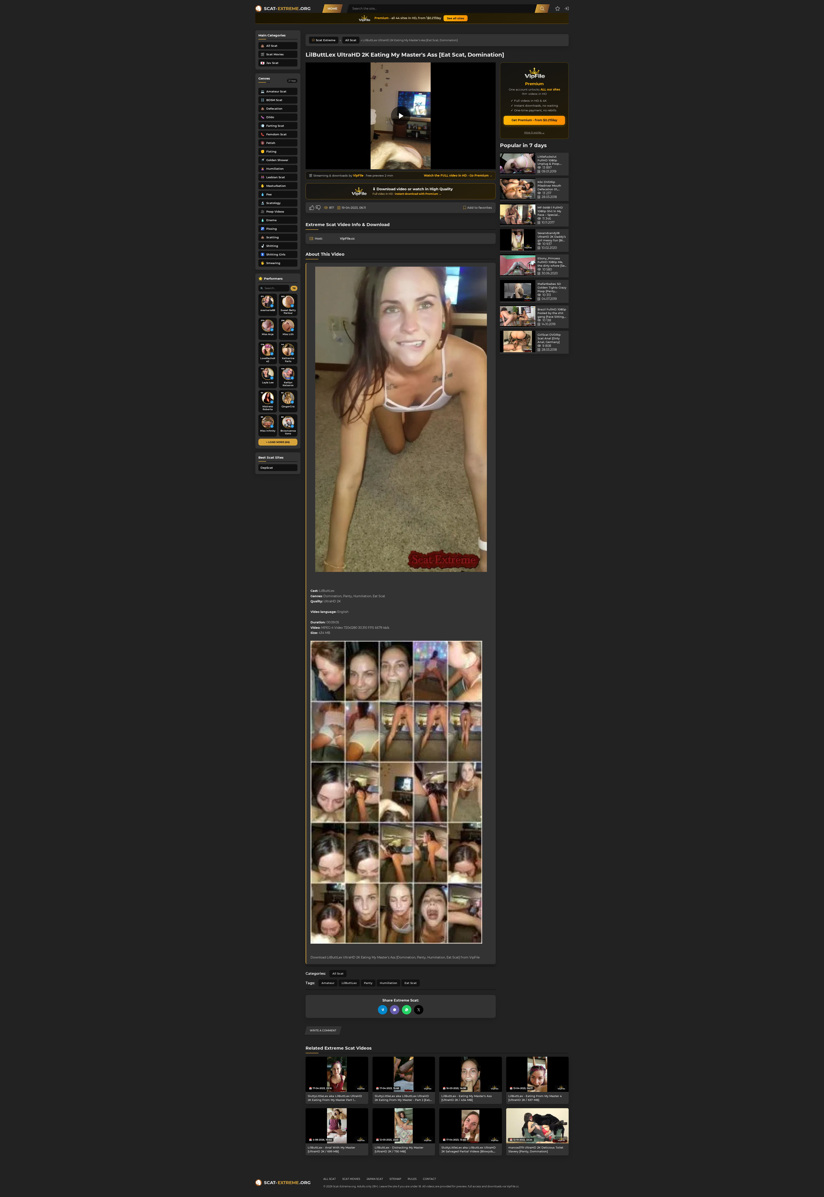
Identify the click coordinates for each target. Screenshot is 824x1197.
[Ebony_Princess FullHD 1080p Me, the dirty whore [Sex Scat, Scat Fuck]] (517, 265)
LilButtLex (349, 983)
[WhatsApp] (406, 1009)
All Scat (350, 40)
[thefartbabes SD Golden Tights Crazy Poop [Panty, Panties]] (517, 291)
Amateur (327, 983)
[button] (557, 8)
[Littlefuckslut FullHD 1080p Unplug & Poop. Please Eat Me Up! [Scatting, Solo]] (517, 164)
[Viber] (394, 1009)
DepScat (267, 467)
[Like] (311, 207)
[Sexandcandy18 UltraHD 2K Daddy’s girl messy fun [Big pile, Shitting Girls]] (517, 240)
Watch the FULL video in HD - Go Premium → (458, 175)
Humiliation (388, 983)
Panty (368, 983)
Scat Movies (351, 1178)
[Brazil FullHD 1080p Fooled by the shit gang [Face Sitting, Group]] (517, 316)
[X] (418, 1009)
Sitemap (395, 1178)
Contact (429, 1178)
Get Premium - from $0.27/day (534, 120)
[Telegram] (382, 1009)
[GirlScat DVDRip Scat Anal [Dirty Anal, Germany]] (517, 342)
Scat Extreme (325, 40)
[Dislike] (318, 207)
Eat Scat (410, 983)
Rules (412, 1178)
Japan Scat (375, 1178)
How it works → (534, 132)
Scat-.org (287, 8)
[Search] (542, 8)
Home (332, 9)
